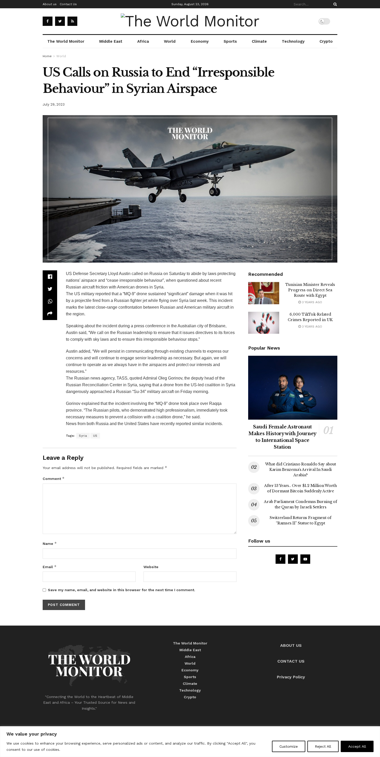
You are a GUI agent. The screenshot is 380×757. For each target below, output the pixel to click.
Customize (288, 746)
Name (50, 543)
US (95, 435)
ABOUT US (291, 645)
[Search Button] (334, 4)
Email (50, 566)
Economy (200, 41)
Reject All (323, 746)
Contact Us (68, 4)
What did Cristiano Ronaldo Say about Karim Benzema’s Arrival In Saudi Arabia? (300, 469)
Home (47, 56)
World (170, 41)
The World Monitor (65, 41)
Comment (54, 478)
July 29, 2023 (54, 104)
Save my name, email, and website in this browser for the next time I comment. (121, 590)
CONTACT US (291, 661)
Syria (83, 435)
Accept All (357, 746)
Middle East (110, 41)
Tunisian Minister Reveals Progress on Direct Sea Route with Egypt (310, 290)
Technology (293, 41)
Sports (230, 41)
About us (50, 4)
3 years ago (311, 302)
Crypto (326, 41)
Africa (143, 41)
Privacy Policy (291, 676)
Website (150, 567)
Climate (259, 41)
